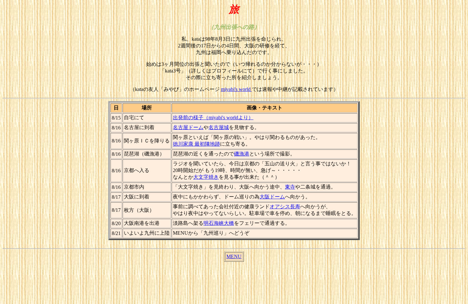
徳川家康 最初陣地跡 (196, 144)
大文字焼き (206, 177)
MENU (234, 256)
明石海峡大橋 (218, 223)
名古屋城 (219, 127)
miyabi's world (236, 89)
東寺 (290, 187)
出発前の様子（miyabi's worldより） (213, 117)
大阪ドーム (272, 196)
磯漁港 (241, 153)
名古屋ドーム (188, 127)
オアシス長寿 (285, 206)
